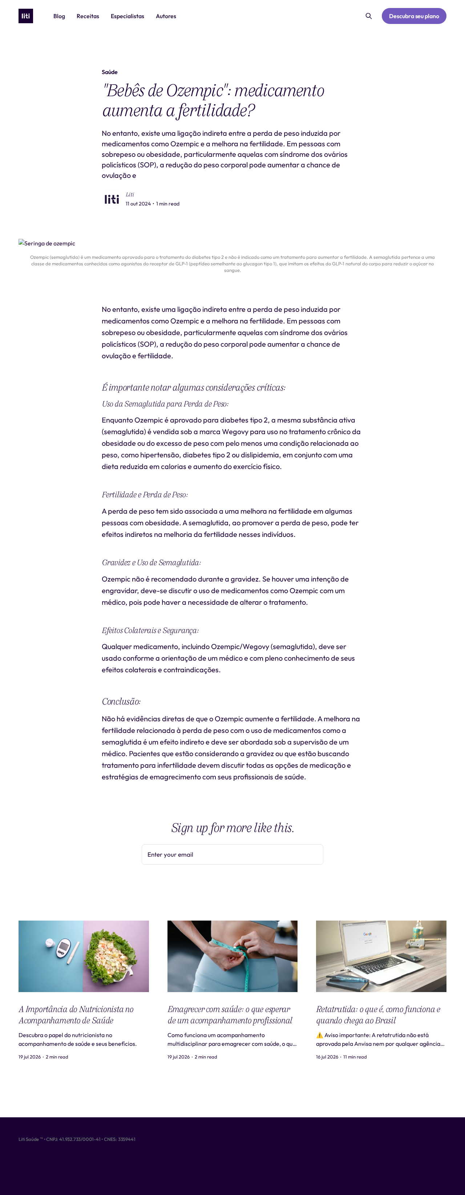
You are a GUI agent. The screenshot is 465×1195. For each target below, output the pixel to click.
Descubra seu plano (414, 16)
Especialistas (127, 16)
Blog (59, 16)
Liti (130, 195)
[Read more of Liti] (112, 199)
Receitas (88, 16)
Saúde (110, 72)
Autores (166, 16)
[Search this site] (369, 16)
